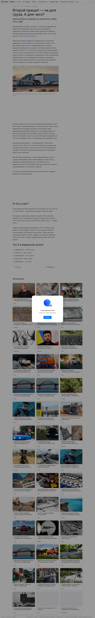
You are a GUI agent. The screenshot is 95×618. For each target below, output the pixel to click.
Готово (47, 317)
